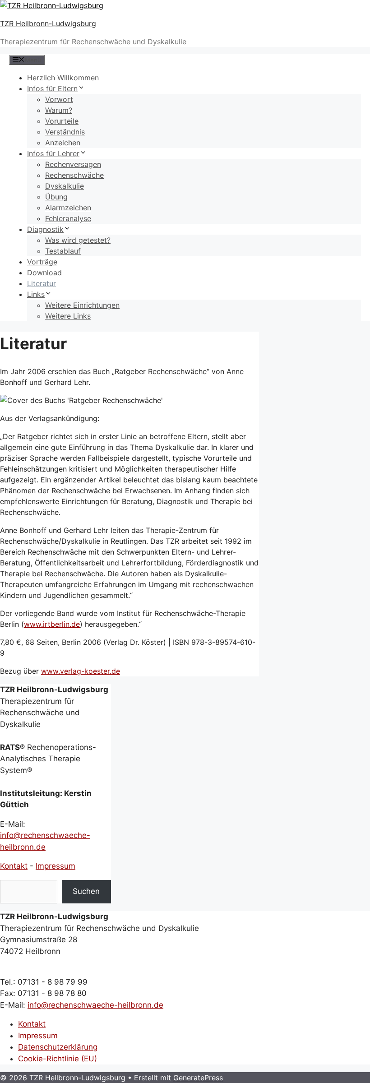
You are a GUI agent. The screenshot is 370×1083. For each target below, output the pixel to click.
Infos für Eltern (52, 88)
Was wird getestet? (78, 240)
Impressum (55, 865)
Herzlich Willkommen (63, 77)
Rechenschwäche (74, 175)
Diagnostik (45, 229)
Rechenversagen (73, 164)
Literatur (41, 283)
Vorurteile (62, 120)
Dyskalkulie (64, 185)
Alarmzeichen (68, 207)
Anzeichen (62, 142)
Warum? (58, 110)
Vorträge (42, 261)
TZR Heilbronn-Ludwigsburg (48, 23)
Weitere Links (68, 315)
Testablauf (63, 250)
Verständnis (65, 131)
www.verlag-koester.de (80, 671)
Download (44, 272)
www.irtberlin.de (52, 624)
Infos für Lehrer (53, 153)
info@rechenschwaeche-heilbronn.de (95, 1004)
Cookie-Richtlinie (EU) (57, 1058)
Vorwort (59, 99)
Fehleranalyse (68, 218)
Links (36, 294)
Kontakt (14, 865)
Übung (56, 196)
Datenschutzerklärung (57, 1046)
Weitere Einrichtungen (82, 305)
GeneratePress (198, 1077)
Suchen (86, 891)
